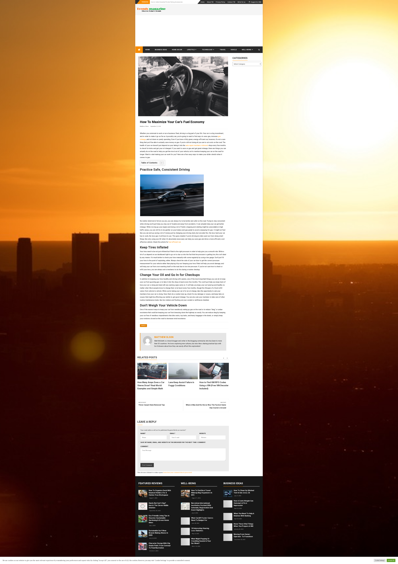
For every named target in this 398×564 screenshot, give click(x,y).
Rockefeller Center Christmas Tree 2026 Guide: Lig (166, 2)
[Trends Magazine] (139, 49)
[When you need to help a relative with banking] (227, 516)
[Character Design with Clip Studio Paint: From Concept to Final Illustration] (142, 546)
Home (202, 2)
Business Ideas (161, 50)
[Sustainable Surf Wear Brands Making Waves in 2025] (142, 534)
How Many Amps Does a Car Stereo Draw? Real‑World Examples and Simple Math (150, 385)
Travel (223, 50)
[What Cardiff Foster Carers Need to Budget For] (185, 521)
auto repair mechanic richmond (197, 145)
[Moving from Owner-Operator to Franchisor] (227, 537)
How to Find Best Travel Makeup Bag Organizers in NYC (201, 492)
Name (143, 433)
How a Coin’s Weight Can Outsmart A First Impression (243, 503)
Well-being (246, 50)
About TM (210, 2)
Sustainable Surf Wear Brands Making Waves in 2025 (158, 533)
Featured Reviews (150, 483)
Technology (207, 50)
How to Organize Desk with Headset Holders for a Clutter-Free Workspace (160, 492)
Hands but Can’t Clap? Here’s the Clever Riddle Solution (158, 505)
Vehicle (234, 50)
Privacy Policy (220, 2)
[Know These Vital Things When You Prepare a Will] (227, 527)
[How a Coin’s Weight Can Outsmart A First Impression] (227, 504)
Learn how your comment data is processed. (177, 472)
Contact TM (231, 2)
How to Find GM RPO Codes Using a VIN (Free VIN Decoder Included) (214, 385)
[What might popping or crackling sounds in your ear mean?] (185, 542)
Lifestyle (191, 50)
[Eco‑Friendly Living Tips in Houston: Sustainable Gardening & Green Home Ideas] (142, 519)
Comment (144, 446)
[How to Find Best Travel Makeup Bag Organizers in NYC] (185, 493)
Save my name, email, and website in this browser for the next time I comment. (173, 442)
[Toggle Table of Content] (160, 163)
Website (202, 433)
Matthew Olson (144, 126)
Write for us (241, 2)
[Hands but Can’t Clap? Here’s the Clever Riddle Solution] (142, 506)
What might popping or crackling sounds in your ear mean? (201, 541)
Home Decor (177, 50)
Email (172, 433)
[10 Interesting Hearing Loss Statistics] (185, 531)
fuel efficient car (175, 242)
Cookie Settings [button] (380, 560)
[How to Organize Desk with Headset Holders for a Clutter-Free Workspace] (142, 493)
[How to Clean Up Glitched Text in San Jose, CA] (227, 493)
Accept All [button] (391, 560)
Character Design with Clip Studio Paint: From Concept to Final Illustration (159, 545)
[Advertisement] (199, 30)
